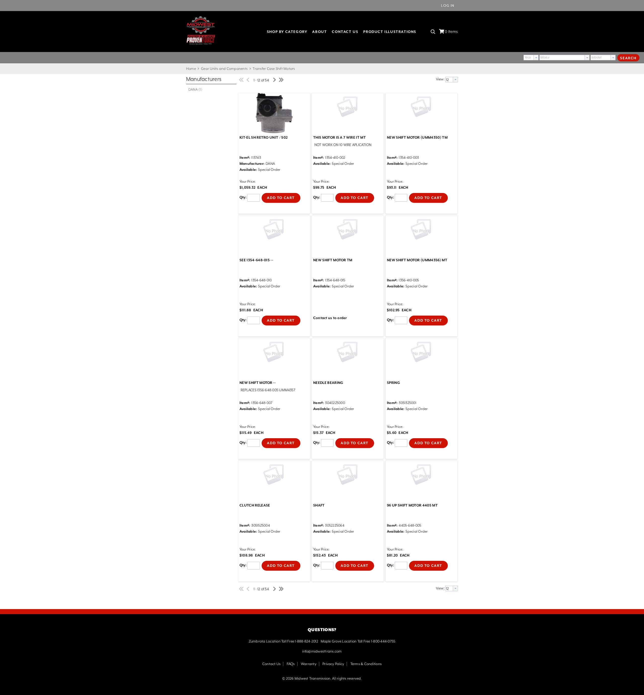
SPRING (393, 383)
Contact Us (271, 664)
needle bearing (328, 383)
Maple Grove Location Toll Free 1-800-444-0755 (358, 641)
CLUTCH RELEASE (254, 505)
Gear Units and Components (224, 69)
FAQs (291, 664)
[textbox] (562, 57)
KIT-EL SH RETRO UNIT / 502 (263, 137)
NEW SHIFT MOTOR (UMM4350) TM (417, 137)
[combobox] (531, 57)
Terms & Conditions (366, 664)
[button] (628, 57)
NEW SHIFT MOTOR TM (332, 260)
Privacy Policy (333, 664)
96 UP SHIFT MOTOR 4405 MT (412, 505)
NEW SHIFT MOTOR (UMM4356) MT (417, 260)
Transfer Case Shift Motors (273, 69)
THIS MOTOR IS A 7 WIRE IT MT (339, 137)
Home (191, 69)
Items (451, 31)
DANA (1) (195, 89)
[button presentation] (536, 57)
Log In (448, 6)
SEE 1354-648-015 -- (256, 260)
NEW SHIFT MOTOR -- (257, 383)
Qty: (243, 197)
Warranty (308, 664)
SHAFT (319, 505)
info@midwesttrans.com (322, 651)
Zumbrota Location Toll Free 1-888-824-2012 (283, 641)
